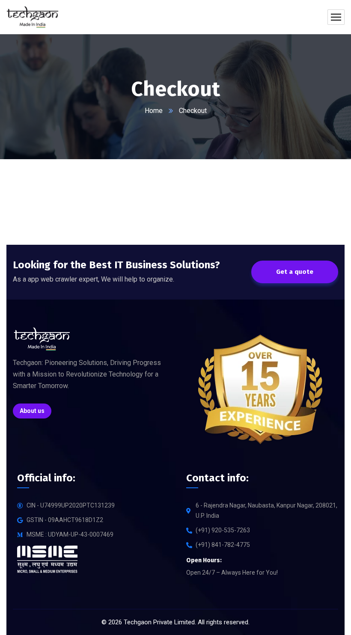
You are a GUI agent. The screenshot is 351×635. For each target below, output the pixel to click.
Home (154, 111)
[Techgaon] (32, 17)
